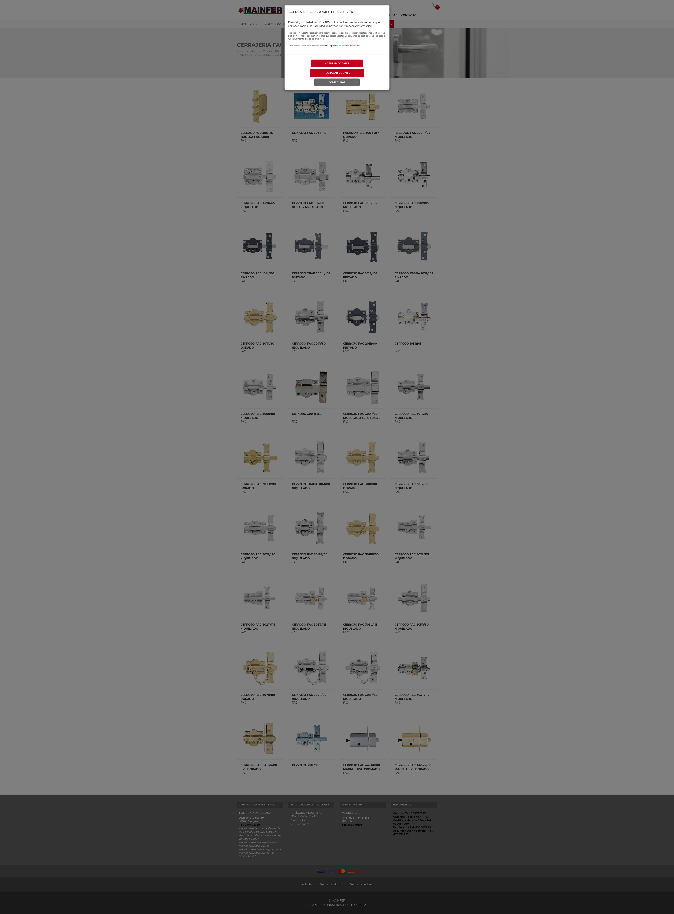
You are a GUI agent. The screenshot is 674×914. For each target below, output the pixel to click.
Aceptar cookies (337, 63)
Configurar (337, 82)
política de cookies (351, 45)
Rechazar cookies (337, 72)
